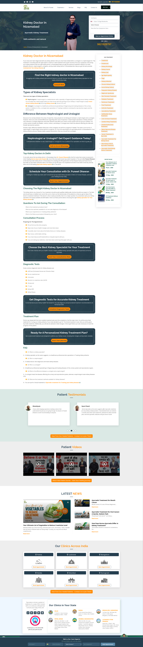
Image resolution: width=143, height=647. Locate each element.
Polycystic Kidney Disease (109, 90)
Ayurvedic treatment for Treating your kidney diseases (62, 382)
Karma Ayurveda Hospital (39, 159)
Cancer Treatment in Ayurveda (107, 135)
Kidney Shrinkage (107, 66)
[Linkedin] (42, 612)
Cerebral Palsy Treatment (109, 122)
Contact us (94, 7)
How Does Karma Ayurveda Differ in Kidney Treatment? (105, 524)
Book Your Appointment (59, 181)
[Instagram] (30, 2)
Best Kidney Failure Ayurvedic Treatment (107, 144)
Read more (26, 533)
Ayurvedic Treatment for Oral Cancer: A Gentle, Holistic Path (106, 513)
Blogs (79, 7)
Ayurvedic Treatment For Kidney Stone (108, 140)
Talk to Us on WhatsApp (59, 146)
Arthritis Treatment (107, 108)
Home (25, 47)
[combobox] (91, 21)
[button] (67, 430)
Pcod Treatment (106, 105)
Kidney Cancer (106, 69)
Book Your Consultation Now (59, 257)
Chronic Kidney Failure (108, 84)
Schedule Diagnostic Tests (59, 309)
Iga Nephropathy (107, 75)
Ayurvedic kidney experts (44, 164)
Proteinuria (105, 63)
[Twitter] (24, 2)
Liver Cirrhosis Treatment (109, 119)
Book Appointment (38, 567)
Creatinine (105, 60)
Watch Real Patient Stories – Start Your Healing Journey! (71, 480)
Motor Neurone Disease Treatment (108, 130)
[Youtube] (33, 2)
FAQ (86, 7)
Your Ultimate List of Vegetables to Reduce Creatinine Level (45, 525)
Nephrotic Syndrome (108, 93)
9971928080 (116, 2)
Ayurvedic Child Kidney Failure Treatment (108, 149)
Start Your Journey (59, 340)
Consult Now (59, 85)
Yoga (103, 78)
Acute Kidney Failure (108, 87)
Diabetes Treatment (107, 99)
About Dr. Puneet (49, 7)
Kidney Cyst (105, 72)
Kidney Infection (106, 81)
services (71, 7)
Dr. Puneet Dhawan (62, 157)
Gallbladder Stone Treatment (106, 115)
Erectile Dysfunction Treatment (107, 125)
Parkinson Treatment (108, 102)
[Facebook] (27, 2)
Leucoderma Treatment (108, 111)
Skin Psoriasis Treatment (109, 96)
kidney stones (50, 103)
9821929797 (104, 44)
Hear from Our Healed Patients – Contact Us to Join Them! (71, 436)
